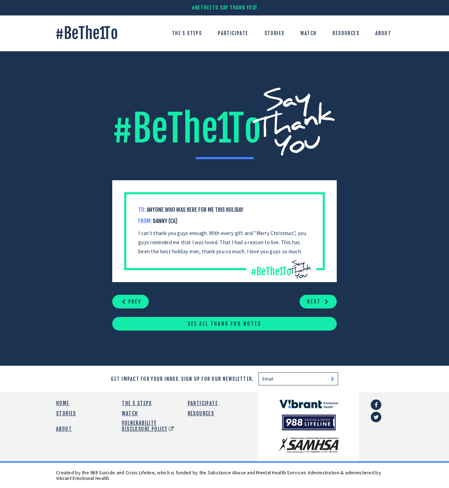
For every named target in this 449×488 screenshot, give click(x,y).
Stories (274, 33)
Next (315, 302)
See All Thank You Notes (224, 324)
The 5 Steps (187, 33)
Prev (133, 302)
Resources (346, 33)
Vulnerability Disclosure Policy (144, 426)
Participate (233, 33)
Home (62, 403)
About (383, 33)
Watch (308, 33)
